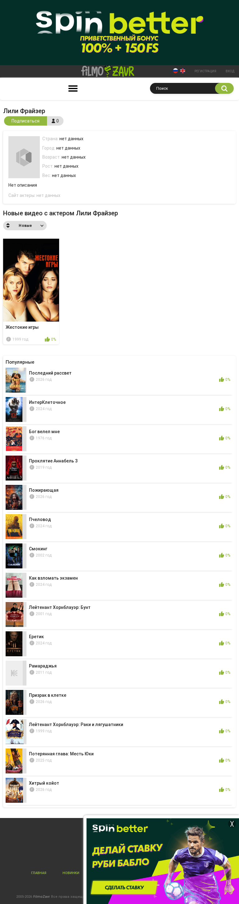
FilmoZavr (41, 897)
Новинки (71, 873)
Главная (38, 873)
